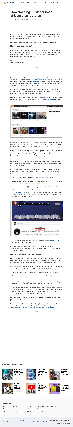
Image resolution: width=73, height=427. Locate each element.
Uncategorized (40, 406)
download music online (35, 50)
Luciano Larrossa (17, 19)
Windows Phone (52, 406)
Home (29, 421)
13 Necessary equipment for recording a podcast (19, 372)
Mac (41, 2)
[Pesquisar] (68, 2)
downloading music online (30, 156)
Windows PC (54, 2)
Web (46, 2)
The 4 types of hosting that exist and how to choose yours (42, 373)
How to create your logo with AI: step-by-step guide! (65, 387)
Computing (5, 408)
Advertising (44, 421)
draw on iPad (58, 306)
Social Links (28, 406)
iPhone (35, 2)
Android (22, 2)
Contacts (37, 421)
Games (5, 411)
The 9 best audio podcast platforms (17, 386)
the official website (37, 177)
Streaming (28, 411)
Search (61, 2)
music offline (35, 81)
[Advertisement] (36, 338)
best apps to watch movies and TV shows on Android (38, 307)
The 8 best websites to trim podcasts (65, 372)
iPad (28, 2)
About (32, 421)
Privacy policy (15, 421)
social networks (29, 408)
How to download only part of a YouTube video (42, 387)
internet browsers (48, 99)
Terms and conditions (21, 421)
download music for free (40, 79)
